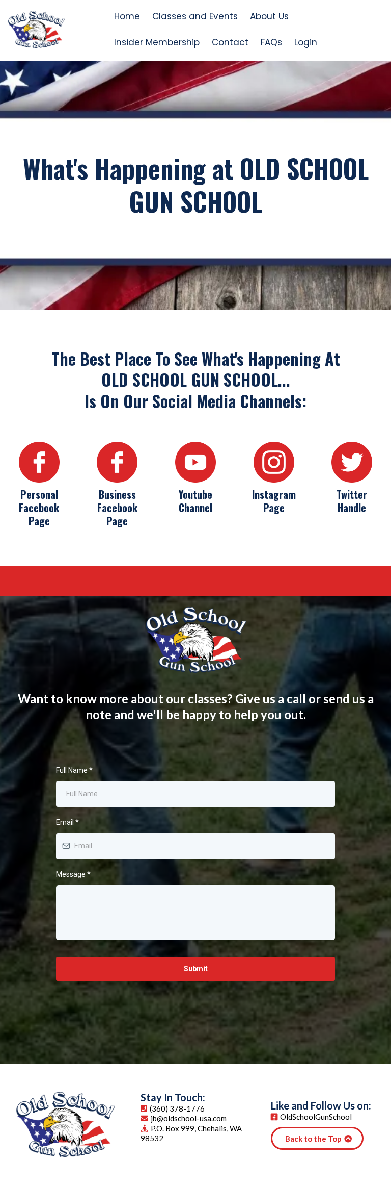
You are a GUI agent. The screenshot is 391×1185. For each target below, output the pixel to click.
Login (305, 42)
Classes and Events (195, 16)
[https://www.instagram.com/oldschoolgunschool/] (274, 462)
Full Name (74, 770)
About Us (269, 16)
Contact (230, 42)
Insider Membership (157, 42)
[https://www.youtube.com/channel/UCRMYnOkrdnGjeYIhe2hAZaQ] (195, 462)
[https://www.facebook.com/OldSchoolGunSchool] (118, 462)
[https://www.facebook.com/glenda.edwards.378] (39, 462)
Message (73, 874)
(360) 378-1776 (177, 1108)
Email (67, 822)
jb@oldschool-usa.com (189, 1118)
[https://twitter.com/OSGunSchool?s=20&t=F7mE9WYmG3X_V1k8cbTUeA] (352, 462)
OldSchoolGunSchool (316, 1116)
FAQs (271, 42)
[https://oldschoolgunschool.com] (36, 29)
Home (127, 16)
